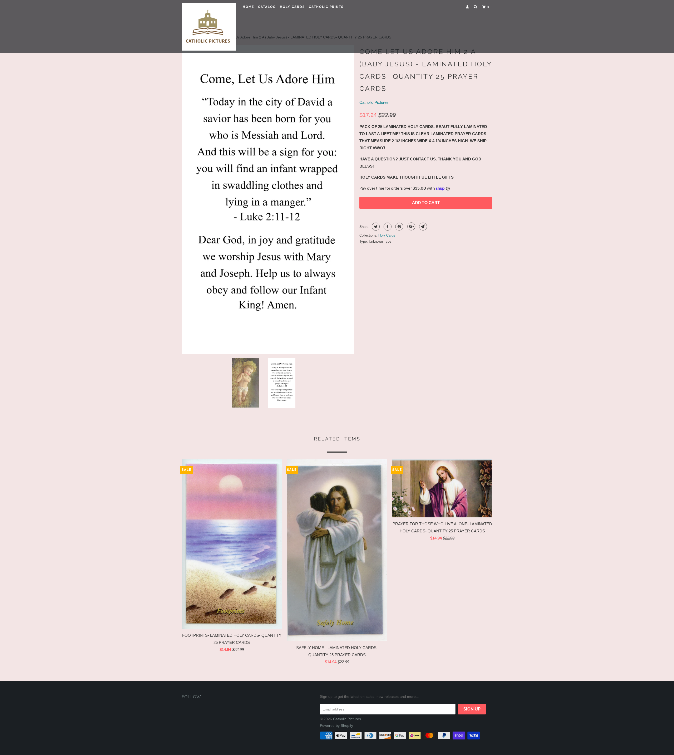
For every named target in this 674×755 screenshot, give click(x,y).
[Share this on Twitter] (375, 227)
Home (248, 7)
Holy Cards (292, 7)
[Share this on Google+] (410, 227)
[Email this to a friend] (422, 227)
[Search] (476, 7)
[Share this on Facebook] (386, 227)
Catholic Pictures (374, 102)
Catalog (267, 7)
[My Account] (468, 7)
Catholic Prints (326, 7)
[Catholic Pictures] (209, 26)
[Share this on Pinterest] (398, 227)
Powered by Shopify (336, 725)
